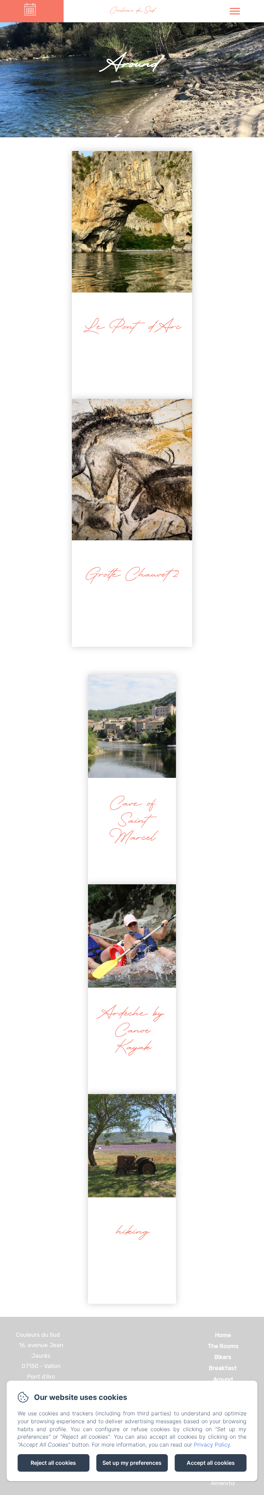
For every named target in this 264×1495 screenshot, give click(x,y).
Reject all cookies (53, 1462)
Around (223, 1379)
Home (223, 1335)
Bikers (222, 1357)
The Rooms (223, 1346)
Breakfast (223, 1368)
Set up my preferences (132, 1462)
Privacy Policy (212, 1444)
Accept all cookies (211, 1462)
